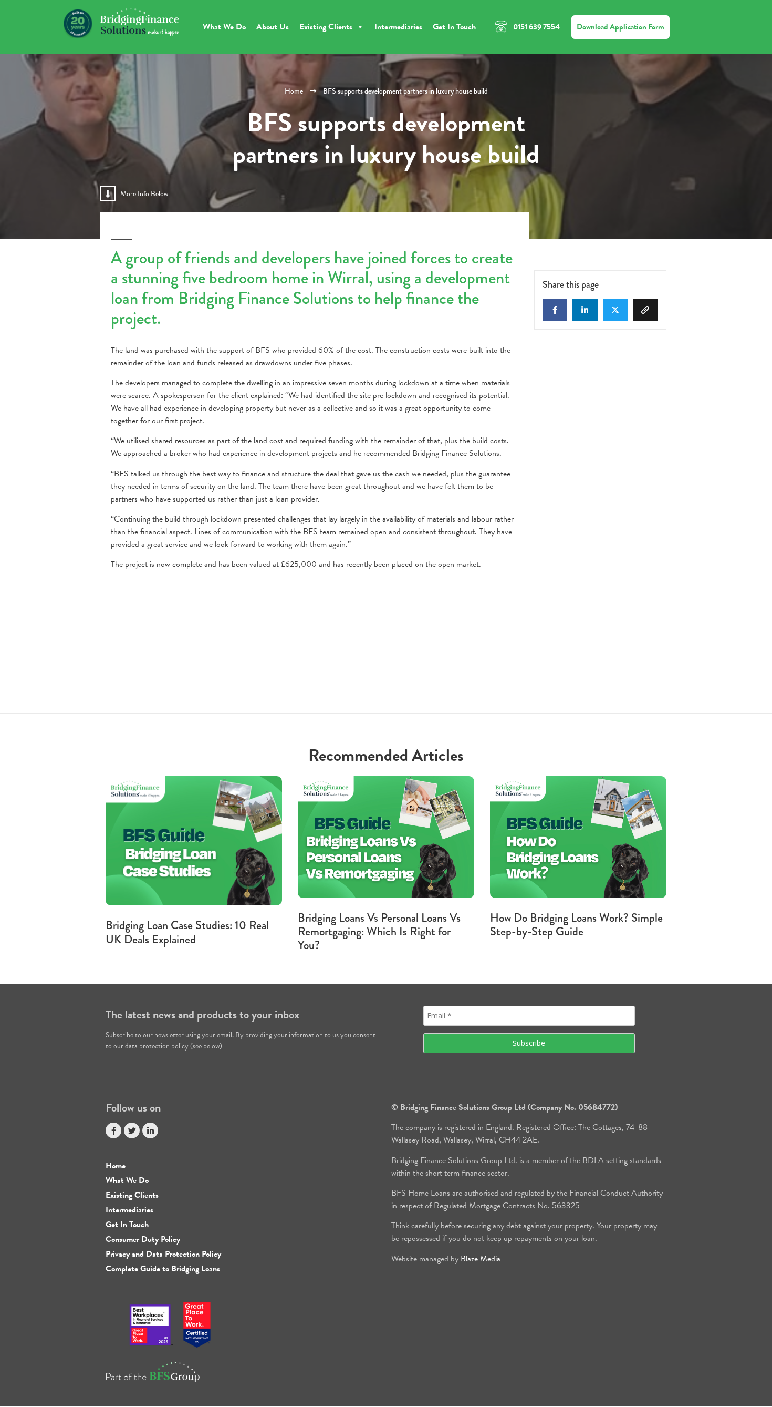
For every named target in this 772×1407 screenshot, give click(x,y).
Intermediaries (398, 27)
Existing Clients (325, 27)
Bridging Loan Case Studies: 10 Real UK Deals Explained (187, 931)
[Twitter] (132, 1130)
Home (294, 91)
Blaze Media (480, 1258)
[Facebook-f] (113, 1130)
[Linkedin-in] (150, 1130)
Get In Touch (454, 27)
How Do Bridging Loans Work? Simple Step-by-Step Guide (576, 924)
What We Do (224, 27)
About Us (272, 27)
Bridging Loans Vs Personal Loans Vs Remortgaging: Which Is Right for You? (379, 931)
